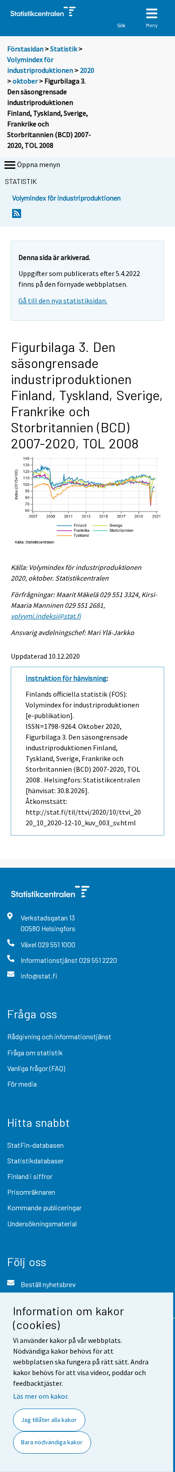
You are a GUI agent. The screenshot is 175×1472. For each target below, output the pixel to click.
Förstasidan (25, 48)
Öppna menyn (38, 164)
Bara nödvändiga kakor (52, 1442)
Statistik (63, 48)
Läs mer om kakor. (41, 1396)
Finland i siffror (29, 1176)
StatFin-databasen (35, 1145)
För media (22, 1083)
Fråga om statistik (35, 1052)
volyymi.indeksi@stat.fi (46, 615)
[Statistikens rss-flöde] (16, 216)
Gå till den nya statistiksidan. (62, 300)
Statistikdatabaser (35, 1160)
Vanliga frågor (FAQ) (36, 1068)
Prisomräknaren (31, 1192)
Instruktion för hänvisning (66, 677)
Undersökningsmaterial (42, 1223)
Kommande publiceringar (44, 1207)
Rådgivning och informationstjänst (59, 1036)
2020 (87, 70)
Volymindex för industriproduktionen (66, 197)
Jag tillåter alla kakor (49, 1420)
